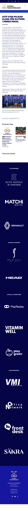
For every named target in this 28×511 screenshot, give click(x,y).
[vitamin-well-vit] (14, 319)
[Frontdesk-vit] (14, 418)
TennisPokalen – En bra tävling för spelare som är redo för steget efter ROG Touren (7, 141)
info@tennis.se (14, 492)
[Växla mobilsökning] (25, 6)
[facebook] (17, 496)
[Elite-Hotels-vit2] (14, 169)
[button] (3, 137)
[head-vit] (14, 267)
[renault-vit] (14, 215)
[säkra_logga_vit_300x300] (14, 441)
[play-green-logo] (14, 342)
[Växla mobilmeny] (25, 5)
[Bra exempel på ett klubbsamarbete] (21, 128)
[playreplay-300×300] (14, 296)
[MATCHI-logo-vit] (14, 192)
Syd (18, 118)
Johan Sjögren (5, 118)
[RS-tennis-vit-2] (14, 244)
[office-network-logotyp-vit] (14, 395)
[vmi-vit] (14, 372)
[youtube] (15, 496)
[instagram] (12, 496)
